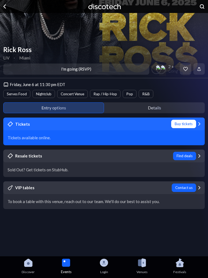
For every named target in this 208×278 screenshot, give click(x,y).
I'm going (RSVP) (76, 69)
